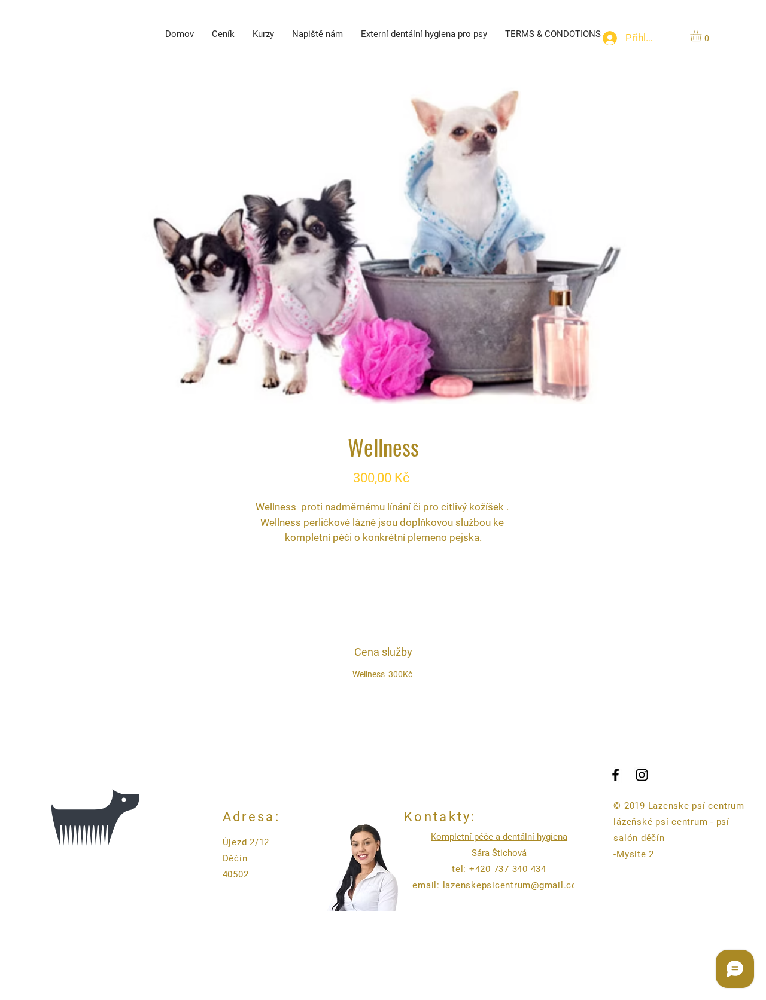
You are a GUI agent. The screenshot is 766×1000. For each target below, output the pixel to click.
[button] (702, 35)
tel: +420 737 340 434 (499, 869)
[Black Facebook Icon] (615, 775)
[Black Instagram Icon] (642, 775)
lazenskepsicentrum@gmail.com (514, 885)
